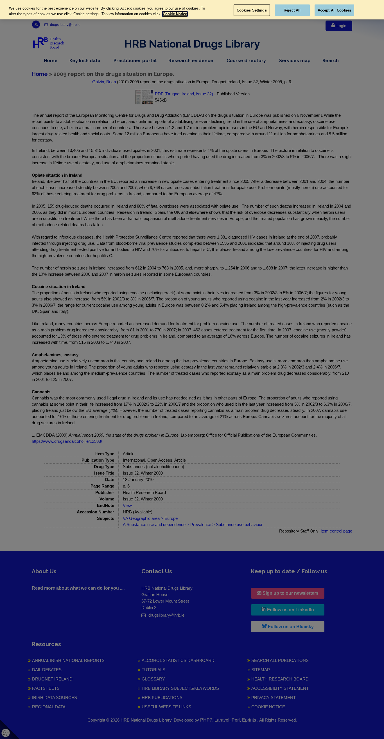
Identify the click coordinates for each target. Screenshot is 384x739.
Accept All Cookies (334, 10)
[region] (192, 9)
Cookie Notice (175, 14)
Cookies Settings (252, 10)
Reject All (292, 10)
